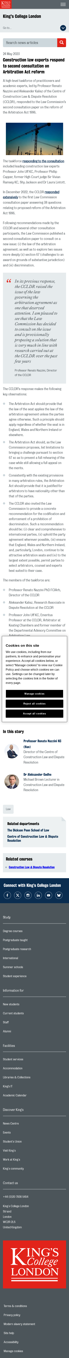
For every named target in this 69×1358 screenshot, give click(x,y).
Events (21, 1133)
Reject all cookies (34, 703)
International (25, 959)
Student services (27, 1060)
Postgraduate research (31, 950)
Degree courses (27, 932)
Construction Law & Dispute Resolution (32, 867)
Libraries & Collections (31, 1078)
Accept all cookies (34, 713)
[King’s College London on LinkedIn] (38, 895)
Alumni (21, 1032)
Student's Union (27, 1142)
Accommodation (27, 1069)
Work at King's (26, 1160)
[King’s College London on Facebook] (7, 895)
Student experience (29, 977)
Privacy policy (25, 1315)
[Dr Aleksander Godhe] (14, 782)
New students (26, 1005)
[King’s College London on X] (17, 895)
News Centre (25, 1124)
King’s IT (22, 1087)
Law (8, 809)
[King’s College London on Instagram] (28, 895)
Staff (20, 1023)
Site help (21, 1333)
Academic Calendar (29, 1096)
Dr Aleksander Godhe (37, 774)
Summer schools (27, 968)
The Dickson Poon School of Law (28, 830)
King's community (28, 1169)
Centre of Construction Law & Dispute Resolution (32, 838)
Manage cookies (26, 1351)
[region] (34, 679)
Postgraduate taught (30, 941)
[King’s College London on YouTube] (48, 895)
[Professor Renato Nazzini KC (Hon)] (14, 751)
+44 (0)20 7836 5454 (15, 1196)
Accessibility (24, 1342)
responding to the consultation (43, 161)
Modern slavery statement (32, 1324)
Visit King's (24, 1151)
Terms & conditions (28, 1306)
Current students (28, 1014)
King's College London (22, 16)
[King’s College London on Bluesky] (59, 895)
